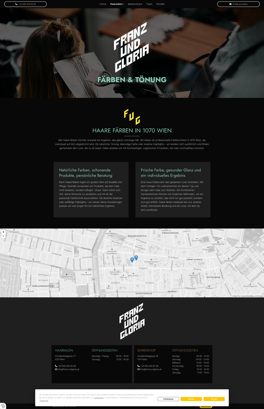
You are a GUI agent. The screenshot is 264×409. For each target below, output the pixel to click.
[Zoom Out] (3, 236)
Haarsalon (116, 4)
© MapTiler (236, 296)
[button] (25, 4)
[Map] (132, 263)
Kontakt (160, 4)
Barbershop (134, 4)
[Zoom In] (3, 232)
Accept (214, 399)
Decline (191, 399)
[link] (117, 4)
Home (103, 4)
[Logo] (131, 47)
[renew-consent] (3, 406)
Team (149, 4)
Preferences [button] (44, 401)
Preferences (168, 399)
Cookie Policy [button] (99, 398)
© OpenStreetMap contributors (252, 296)
